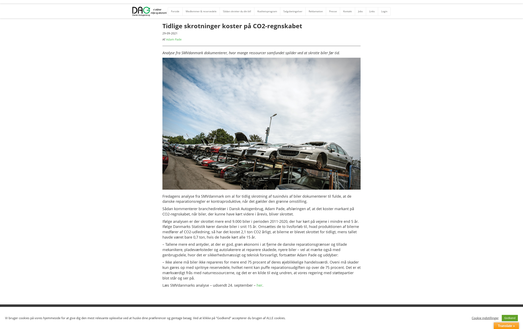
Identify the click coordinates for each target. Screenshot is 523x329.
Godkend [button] (509, 318)
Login (384, 11)
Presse (333, 11)
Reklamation (316, 11)
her (259, 285)
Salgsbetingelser (292, 11)
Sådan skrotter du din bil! (237, 11)
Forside (175, 11)
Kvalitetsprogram (267, 11)
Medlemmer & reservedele (201, 11)
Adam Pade (174, 39)
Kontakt (347, 11)
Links (372, 11)
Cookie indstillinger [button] (485, 318)
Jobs (360, 11)
